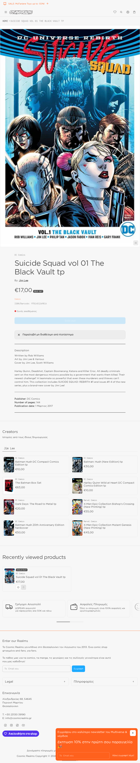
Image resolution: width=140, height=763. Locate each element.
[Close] (133, 733)
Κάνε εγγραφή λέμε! (123, 755)
